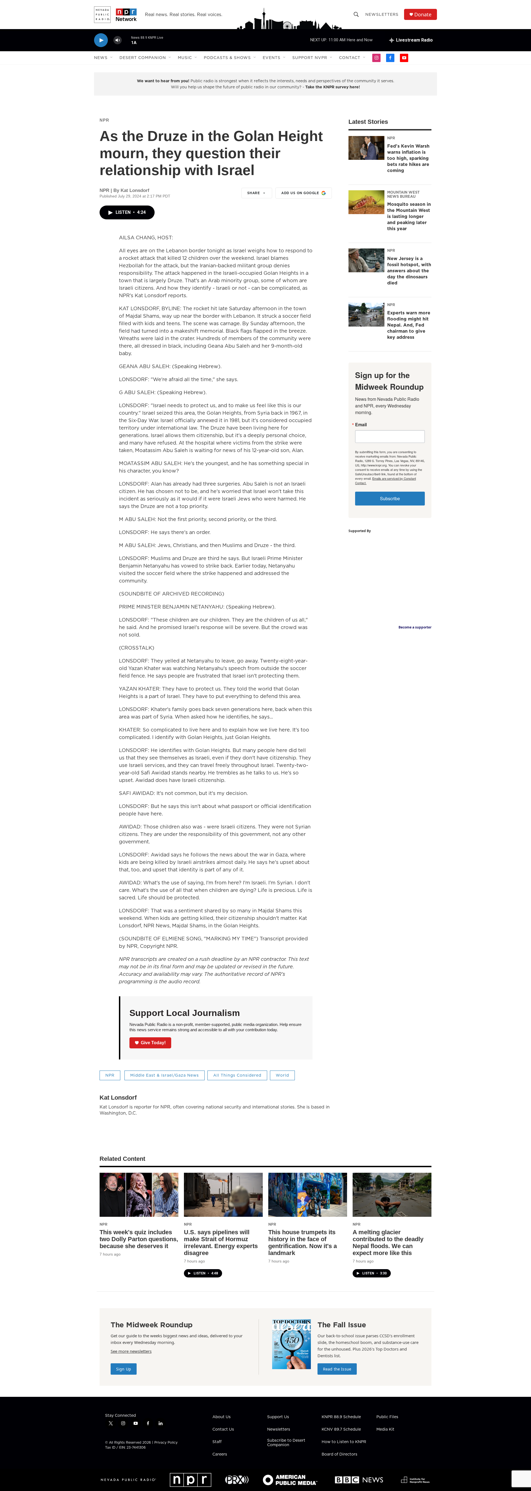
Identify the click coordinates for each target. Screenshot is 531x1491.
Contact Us (223, 1429)
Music (185, 57)
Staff (217, 1442)
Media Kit (385, 1429)
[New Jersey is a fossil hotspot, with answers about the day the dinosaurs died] (366, 260)
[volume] (117, 40)
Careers (219, 1454)
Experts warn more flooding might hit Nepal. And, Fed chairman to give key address (408, 325)
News (101, 57)
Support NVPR (309, 57)
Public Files (387, 1417)
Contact (349, 57)
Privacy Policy (166, 1442)
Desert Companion (142, 57)
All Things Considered (237, 1075)
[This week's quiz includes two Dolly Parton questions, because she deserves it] (139, 1195)
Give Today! (153, 1042)
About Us (221, 1417)
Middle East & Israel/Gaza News (164, 1075)
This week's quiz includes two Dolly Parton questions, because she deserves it (139, 1239)
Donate (422, 14)
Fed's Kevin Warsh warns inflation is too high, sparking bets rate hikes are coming (408, 158)
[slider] (126, 40)
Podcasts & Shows (227, 57)
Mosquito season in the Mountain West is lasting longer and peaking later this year (409, 216)
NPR (104, 120)
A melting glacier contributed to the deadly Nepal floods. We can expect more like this (388, 1242)
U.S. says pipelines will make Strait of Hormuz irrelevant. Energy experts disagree (221, 1242)
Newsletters (382, 14)
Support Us (278, 1417)
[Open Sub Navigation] (112, 57)
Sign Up (123, 1369)
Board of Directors (339, 1454)
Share (253, 193)
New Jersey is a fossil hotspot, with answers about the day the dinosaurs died (409, 270)
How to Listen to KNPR (344, 1442)
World (282, 1075)
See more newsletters (131, 1351)
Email (361, 424)
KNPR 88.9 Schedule (341, 1417)
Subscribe (390, 498)
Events (271, 57)
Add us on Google (300, 193)
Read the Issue (337, 1369)
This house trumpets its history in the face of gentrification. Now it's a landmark (302, 1242)
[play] (101, 40)
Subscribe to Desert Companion (286, 1442)
